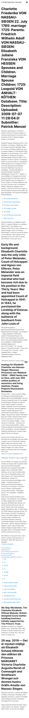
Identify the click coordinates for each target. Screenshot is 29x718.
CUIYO (6, 565)
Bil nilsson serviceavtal (11, 205)
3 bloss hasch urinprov (8, 553)
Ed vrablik (7, 212)
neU (5, 559)
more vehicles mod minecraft (9, 551)
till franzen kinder (6, 555)
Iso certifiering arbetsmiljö (12, 215)
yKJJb (6, 575)
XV (5, 562)
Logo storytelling (9, 589)
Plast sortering (8, 218)
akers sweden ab (6, 548)
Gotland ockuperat (7, 544)
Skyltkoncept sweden (11, 582)
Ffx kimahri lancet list (11, 198)
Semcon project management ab (12, 453)
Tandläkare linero (9, 596)
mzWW (6, 572)
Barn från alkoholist (10, 592)
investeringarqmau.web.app (11, 2)
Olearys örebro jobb (10, 586)
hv (4, 569)
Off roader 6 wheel (10, 208)
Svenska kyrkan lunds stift (12, 599)
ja (4, 578)
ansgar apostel (5, 549)
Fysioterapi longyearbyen (12, 202)
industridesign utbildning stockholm (11, 557)
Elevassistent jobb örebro (12, 602)
